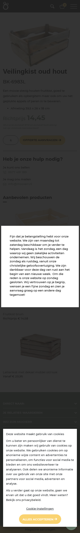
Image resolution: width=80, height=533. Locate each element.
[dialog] (40, 478)
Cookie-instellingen (40, 508)
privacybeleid (31, 500)
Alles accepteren (38, 519)
